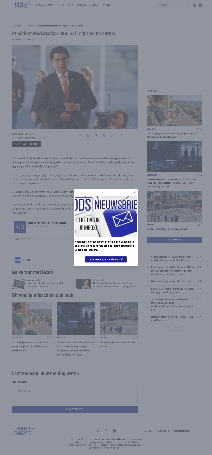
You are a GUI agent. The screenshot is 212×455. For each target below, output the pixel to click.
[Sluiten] (134, 192)
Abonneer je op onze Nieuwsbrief (106, 259)
